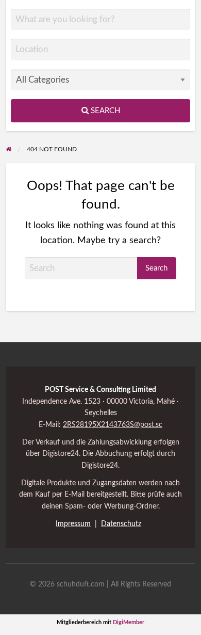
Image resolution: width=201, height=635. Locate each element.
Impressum (73, 524)
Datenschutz (121, 524)
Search (104, 111)
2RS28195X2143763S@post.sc (112, 424)
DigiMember (128, 622)
